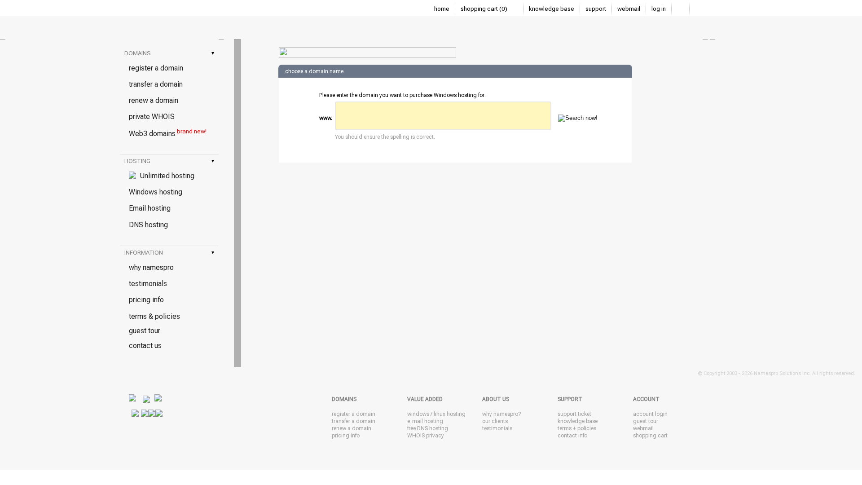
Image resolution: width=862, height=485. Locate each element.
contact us (145, 345)
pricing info (146, 299)
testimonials (148, 283)
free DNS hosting (427, 428)
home (441, 8)
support (595, 8)
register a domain (156, 68)
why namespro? (501, 414)
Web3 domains (168, 133)
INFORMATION (169, 252)
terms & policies (154, 316)
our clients (495, 421)
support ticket (574, 414)
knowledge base (551, 8)
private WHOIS (152, 116)
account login (650, 414)
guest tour (144, 330)
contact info (572, 435)
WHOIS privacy (425, 435)
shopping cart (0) (485, 8)
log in (658, 8)
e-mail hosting (425, 421)
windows (418, 414)
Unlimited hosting (165, 176)
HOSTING (169, 161)
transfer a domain (156, 84)
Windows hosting (155, 192)
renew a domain (153, 100)
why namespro (151, 267)
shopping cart (650, 435)
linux (439, 414)
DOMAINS (169, 53)
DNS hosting (148, 224)
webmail (628, 8)
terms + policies (577, 428)
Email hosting (150, 208)
